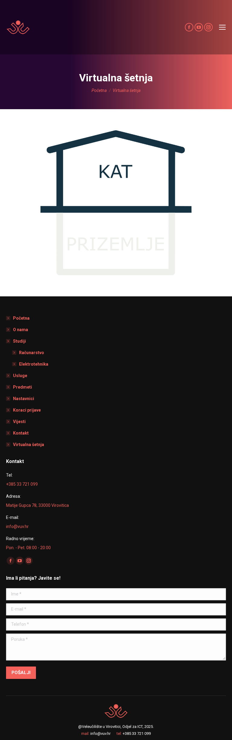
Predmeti (22, 387)
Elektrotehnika (33, 364)
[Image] (116, 202)
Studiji (19, 341)
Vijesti (19, 421)
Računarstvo (31, 352)
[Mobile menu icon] (222, 27)
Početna (21, 318)
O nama (20, 329)
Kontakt (21, 433)
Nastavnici (23, 398)
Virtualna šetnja (28, 444)
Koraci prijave (27, 410)
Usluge (20, 375)
